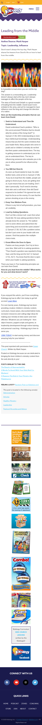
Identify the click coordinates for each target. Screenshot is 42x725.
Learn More (12, 301)
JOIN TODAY (6, 335)
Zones (24, 703)
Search (3, 2)
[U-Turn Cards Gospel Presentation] (21, 504)
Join (13, 2)
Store (8, 709)
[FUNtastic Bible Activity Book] (21, 487)
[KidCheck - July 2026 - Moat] (21, 470)
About (23, 709)
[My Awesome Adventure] (21, 543)
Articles (6, 397)
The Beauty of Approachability (13, 367)
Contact (33, 709)
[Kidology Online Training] (21, 617)
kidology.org (33, 720)
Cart (21, 2)
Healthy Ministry (9, 401)
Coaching (34, 703)
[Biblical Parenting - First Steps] (21, 454)
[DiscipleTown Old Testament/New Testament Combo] (21, 574)
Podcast (15, 703)
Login (8, 2)
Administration (9, 393)
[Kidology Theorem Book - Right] (21, 437)
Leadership (7, 405)
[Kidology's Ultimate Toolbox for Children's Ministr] (21, 521)
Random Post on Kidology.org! (27, 385)
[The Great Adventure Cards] (21, 600)
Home (5, 703)
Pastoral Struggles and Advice (15, 409)
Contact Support (22, 720)
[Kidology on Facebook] (21, 653)
